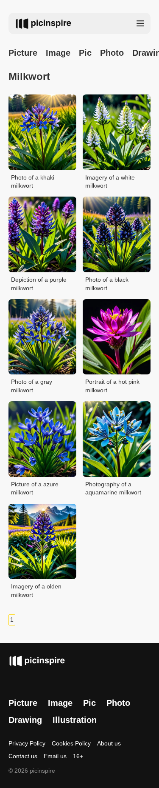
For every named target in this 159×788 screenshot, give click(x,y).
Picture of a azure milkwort (35, 488)
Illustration (75, 720)
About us (109, 743)
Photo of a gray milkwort (31, 386)
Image (58, 52)
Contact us (22, 756)
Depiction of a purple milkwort (39, 283)
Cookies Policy (71, 743)
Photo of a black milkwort (106, 283)
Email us (55, 756)
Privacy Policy (26, 743)
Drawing (25, 720)
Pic (85, 52)
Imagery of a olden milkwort (36, 590)
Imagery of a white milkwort (110, 181)
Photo (112, 52)
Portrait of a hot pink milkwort (112, 386)
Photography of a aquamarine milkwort (113, 488)
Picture (22, 52)
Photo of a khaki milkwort (32, 181)
